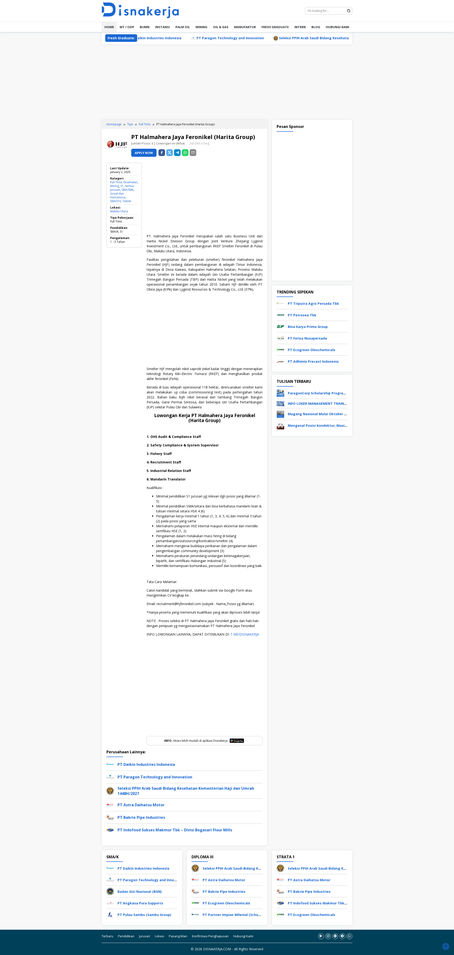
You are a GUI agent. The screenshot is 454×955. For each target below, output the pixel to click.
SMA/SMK (128, 190)
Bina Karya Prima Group (308, 326)
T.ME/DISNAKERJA (245, 634)
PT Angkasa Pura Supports (140, 903)
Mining (114, 186)
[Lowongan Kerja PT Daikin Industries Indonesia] (110, 868)
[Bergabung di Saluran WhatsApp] (349, 936)
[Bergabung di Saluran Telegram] (342, 936)
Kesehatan (130, 182)
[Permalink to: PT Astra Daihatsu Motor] (110, 804)
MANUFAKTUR (245, 27)
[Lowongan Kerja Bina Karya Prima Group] (280, 326)
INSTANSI (162, 27)
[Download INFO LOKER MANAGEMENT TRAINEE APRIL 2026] (280, 403)
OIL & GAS (220, 27)
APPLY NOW (144, 153)
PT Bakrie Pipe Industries (141, 817)
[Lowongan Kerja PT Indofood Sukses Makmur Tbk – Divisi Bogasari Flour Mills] (280, 902)
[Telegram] (177, 152)
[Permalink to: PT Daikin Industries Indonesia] (110, 764)
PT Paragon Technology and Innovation (201, 38)
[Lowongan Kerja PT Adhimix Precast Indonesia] (280, 361)
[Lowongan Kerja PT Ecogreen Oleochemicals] (280, 349)
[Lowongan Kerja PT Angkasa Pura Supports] (110, 902)
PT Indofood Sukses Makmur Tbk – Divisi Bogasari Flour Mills (175, 830)
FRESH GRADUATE (275, 27)
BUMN (144, 27)
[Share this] (161, 152)
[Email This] (193, 152)
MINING (201, 27)
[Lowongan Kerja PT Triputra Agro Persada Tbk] (280, 303)
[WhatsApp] (185, 152)
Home (109, 27)
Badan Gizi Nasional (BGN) (140, 891)
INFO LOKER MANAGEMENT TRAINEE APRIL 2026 (327, 403)
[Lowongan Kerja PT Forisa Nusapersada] (280, 338)
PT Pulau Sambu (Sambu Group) (144, 914)
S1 (121, 186)
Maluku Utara (119, 211)
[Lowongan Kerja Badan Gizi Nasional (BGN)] (110, 891)
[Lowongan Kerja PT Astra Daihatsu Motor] (195, 879)
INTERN (300, 27)
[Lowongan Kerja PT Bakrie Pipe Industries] (195, 891)
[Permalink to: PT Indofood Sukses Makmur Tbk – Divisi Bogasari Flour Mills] (110, 829)
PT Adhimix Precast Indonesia (313, 361)
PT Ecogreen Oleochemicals (311, 350)
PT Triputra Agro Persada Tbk (313, 303)
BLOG (315, 27)
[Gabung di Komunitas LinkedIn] (335, 936)
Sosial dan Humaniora (117, 195)
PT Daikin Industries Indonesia (146, 764)
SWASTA (115, 201)
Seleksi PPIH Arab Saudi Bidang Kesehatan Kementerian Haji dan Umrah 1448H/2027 (321, 38)
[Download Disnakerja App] (321, 936)
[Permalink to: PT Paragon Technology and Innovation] (110, 776)
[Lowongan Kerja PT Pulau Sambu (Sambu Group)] (110, 914)
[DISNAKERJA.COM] (143, 10)
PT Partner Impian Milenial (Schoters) (234, 914)
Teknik (126, 201)
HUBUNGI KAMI (337, 27)
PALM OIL (182, 27)
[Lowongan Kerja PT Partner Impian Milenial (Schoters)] (195, 914)
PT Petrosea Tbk (302, 315)
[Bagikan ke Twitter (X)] (169, 152)
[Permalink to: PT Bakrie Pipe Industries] (110, 817)
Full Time (116, 182)
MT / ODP (127, 27)
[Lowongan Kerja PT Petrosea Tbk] (280, 314)
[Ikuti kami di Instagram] (328, 936)
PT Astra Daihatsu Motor (141, 804)
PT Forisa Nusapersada (307, 338)
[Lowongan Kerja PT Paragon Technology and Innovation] (110, 879)
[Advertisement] (227, 82)
